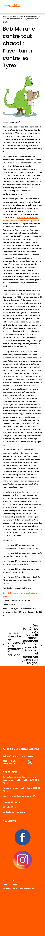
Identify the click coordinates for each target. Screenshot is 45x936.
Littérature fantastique (12, 19)
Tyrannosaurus (31, 19)
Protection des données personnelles (18, 888)
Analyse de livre (9, 16)
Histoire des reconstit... (28, 16)
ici (4, 445)
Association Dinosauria (13, 881)
